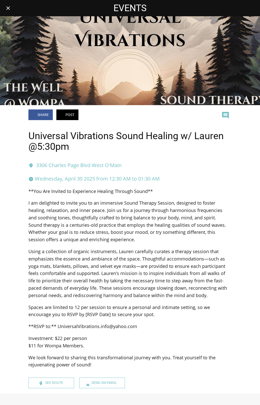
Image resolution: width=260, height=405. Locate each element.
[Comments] (225, 115)
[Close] (8, 8)
